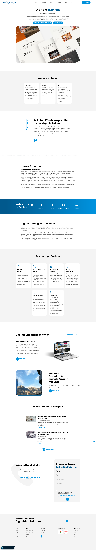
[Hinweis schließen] (14, 546)
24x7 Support (66, 542)
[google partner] (60, 532)
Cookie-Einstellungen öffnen (67, 495)
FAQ (75, 532)
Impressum (27, 542)
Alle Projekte (70, 334)
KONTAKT (86, 2)
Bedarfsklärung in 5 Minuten (41, 22)
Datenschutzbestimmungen (71, 491)
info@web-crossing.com (46, 532)
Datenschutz (31, 542)
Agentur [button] (59, 2)
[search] (77, 2)
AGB (34, 542)
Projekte (51, 2)
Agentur (17, 534)
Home (36, 2)
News (66, 2)
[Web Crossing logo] (10, 2)
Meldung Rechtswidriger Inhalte (43, 542)
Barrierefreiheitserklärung (52, 542)
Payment (76, 536)
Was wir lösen (58, 22)
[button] (78, 335)
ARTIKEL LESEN (41, 427)
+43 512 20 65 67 (30, 477)
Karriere (17, 536)
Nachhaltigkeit (59, 542)
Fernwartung (76, 530)
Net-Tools (76, 534)
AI (71, 2)
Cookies (70, 542)
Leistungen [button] (44, 2)
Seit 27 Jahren (28, 124)
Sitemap (37, 542)
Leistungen (18, 532)
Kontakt (63, 542)
